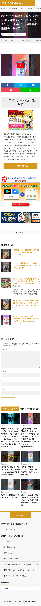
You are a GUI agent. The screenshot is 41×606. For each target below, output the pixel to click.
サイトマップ (7, 541)
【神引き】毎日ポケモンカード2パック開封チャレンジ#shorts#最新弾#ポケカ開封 (10, 471)
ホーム (3, 8)
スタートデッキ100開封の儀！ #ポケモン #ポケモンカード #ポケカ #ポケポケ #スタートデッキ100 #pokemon (26, 303)
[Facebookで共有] (7, 85)
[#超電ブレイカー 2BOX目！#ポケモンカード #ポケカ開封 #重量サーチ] (6, 254)
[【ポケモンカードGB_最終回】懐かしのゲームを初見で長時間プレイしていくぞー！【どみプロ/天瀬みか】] (6, 283)
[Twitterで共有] (20, 85)
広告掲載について (9, 547)
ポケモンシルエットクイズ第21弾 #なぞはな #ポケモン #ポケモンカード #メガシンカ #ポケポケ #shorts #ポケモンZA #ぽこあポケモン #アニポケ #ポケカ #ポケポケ (10, 438)
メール (4, 380)
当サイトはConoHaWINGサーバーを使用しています (20, 564)
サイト (3, 389)
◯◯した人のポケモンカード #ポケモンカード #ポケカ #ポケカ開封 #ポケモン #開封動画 (30, 500)
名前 (3, 371)
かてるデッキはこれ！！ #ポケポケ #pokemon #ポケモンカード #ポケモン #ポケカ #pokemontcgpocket (26, 318)
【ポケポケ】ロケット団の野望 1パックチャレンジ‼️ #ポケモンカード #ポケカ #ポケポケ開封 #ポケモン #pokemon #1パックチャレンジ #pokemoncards (30, 438)
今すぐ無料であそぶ (20, 166)
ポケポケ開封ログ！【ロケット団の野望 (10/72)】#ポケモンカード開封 (30, 471)
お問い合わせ (7, 553)
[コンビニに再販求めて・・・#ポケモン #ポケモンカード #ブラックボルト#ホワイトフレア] (6, 267)
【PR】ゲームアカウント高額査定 (14, 576)
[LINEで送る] (30, 89)
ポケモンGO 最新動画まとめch (26, 601)
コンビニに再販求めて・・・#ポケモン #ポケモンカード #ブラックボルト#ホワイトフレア (26, 265)
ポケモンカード (19, 34)
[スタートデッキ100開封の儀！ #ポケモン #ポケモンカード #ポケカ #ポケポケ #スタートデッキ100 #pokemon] (6, 304)
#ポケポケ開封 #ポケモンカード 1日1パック (10, 496)
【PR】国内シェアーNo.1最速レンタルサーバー (19, 570)
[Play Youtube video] (20, 65)
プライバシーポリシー (10, 558)
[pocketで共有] (10, 89)
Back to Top (20, 515)
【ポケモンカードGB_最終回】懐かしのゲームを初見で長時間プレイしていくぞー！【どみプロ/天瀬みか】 (26, 281)
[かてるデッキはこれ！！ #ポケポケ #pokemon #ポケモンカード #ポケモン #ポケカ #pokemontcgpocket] (6, 320)
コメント (4, 349)
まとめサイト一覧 (9, 529)
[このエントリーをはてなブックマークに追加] (33, 85)
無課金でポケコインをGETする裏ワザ (20, 8)
